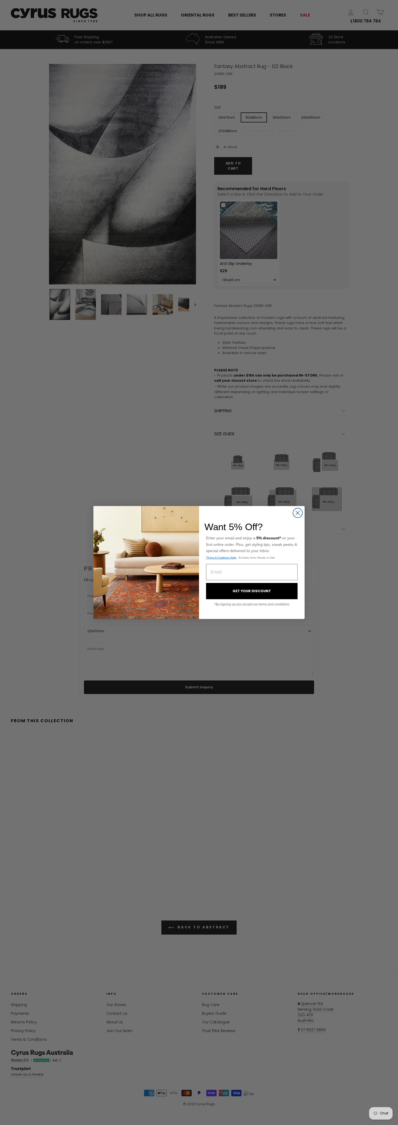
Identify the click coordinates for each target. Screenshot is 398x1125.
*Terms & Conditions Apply (221, 557)
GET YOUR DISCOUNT (252, 591)
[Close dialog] (297, 513)
